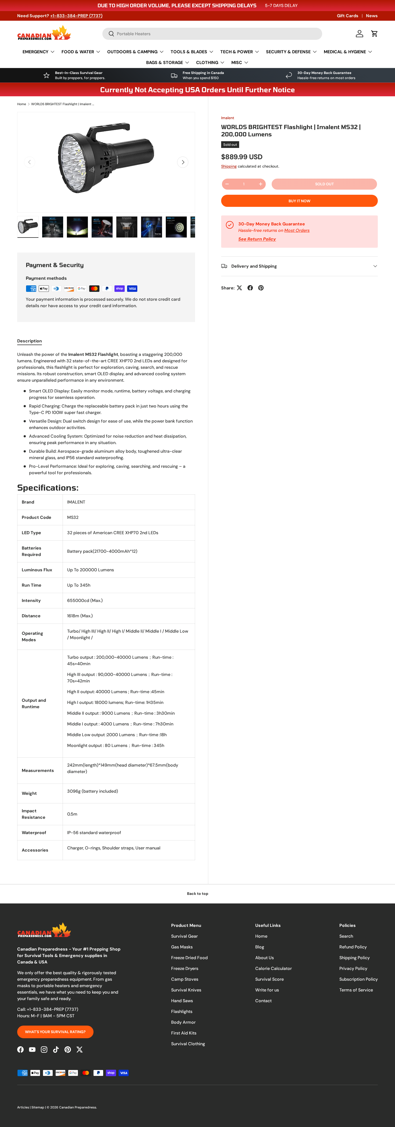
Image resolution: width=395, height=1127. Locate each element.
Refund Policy (353, 947)
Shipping (229, 166)
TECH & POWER (236, 52)
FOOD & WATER (78, 52)
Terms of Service (356, 990)
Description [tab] (29, 341)
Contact (263, 1001)
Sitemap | (39, 1107)
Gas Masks (182, 947)
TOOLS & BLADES (189, 52)
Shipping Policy (354, 958)
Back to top (197, 893)
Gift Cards (347, 16)
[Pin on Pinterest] (261, 287)
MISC (236, 62)
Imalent (227, 117)
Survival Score (269, 979)
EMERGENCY (35, 52)
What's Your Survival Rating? (55, 1031)
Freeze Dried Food (189, 958)
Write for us (267, 990)
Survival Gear (184, 936)
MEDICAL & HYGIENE (345, 52)
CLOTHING (207, 62)
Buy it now (299, 200)
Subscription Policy (358, 979)
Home (21, 104)
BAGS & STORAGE (164, 62)
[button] (374, 34)
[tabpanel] (106, 605)
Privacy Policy (353, 968)
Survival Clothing (188, 1044)
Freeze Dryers (184, 968)
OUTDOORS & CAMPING (132, 52)
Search (346, 936)
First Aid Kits (183, 1033)
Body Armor (183, 1022)
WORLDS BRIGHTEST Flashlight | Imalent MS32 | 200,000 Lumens (63, 104)
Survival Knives (186, 990)
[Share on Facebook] (250, 287)
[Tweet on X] (239, 287)
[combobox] (212, 34)
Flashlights (181, 1011)
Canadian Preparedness (77, 1107)
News (372, 16)
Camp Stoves (184, 979)
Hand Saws (182, 1001)
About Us (264, 958)
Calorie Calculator (273, 968)
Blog (259, 947)
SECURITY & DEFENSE (288, 52)
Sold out (324, 183)
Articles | (24, 1107)
